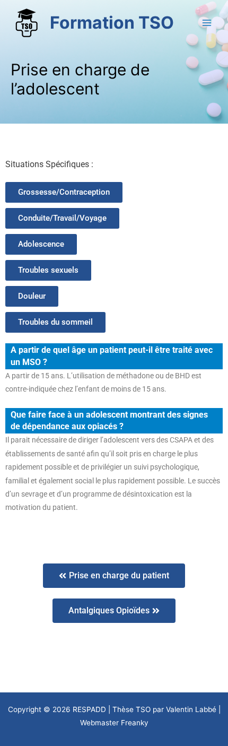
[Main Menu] (207, 23)
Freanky (134, 722)
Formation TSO (112, 22)
